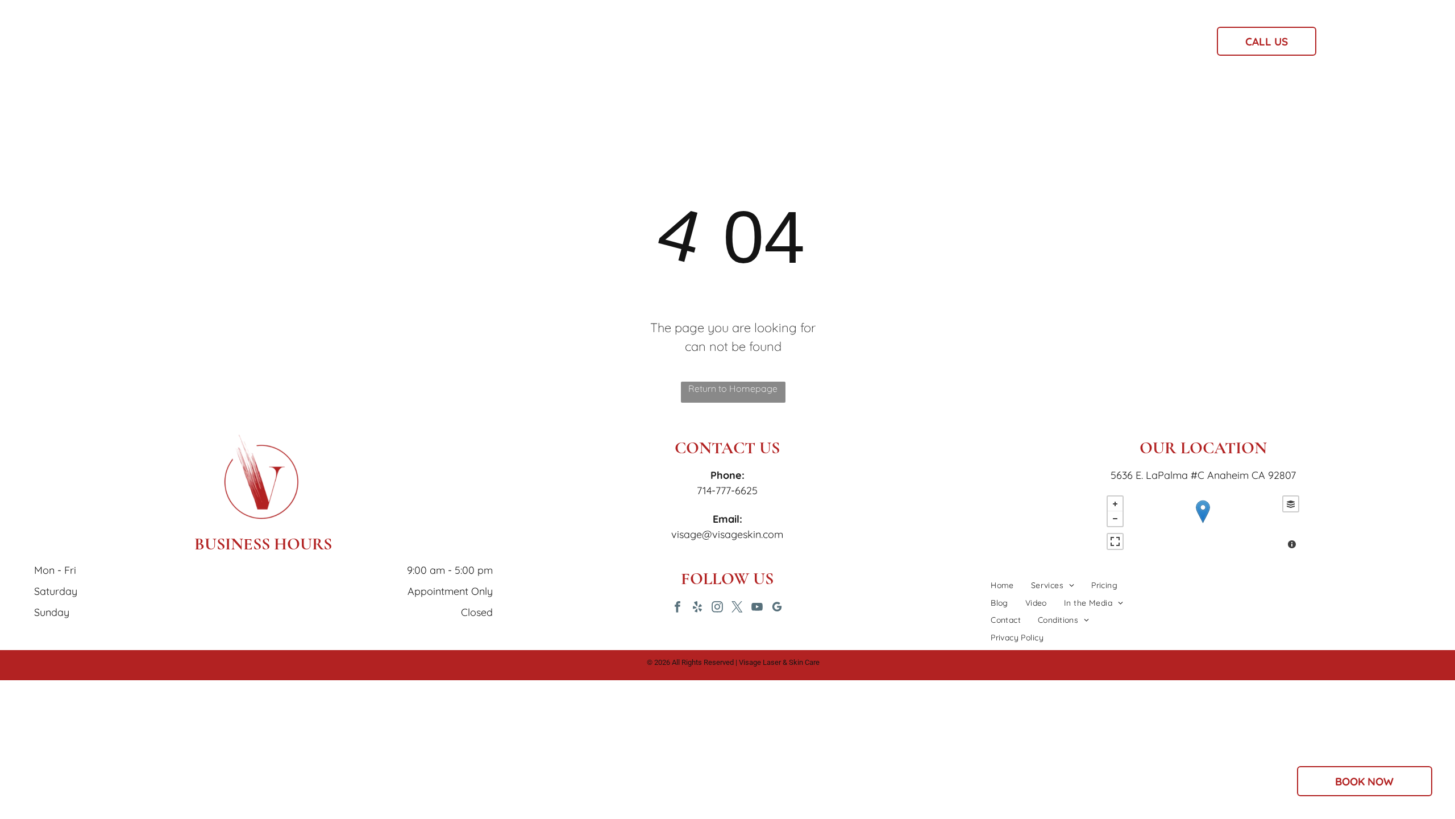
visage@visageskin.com (727, 534)
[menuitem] (516, 45)
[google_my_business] (776, 608)
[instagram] (717, 608)
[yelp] (697, 608)
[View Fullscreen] (1115, 541)
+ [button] (1115, 504)
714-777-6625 (727, 490)
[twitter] (737, 608)
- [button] (1115, 518)
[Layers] (1290, 504)
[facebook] (677, 608)
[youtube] (757, 608)
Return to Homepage (733, 388)
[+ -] (1203, 523)
